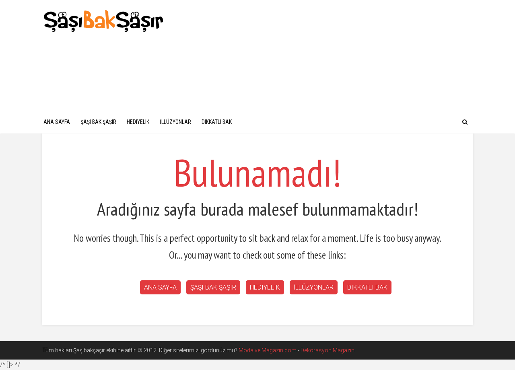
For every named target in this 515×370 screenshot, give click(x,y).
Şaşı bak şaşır (98, 122)
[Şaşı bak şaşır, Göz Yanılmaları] (103, 19)
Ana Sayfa (56, 122)
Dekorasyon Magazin (327, 350)
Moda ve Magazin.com (268, 350)
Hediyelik (138, 122)
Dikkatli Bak (217, 122)
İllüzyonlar (175, 122)
